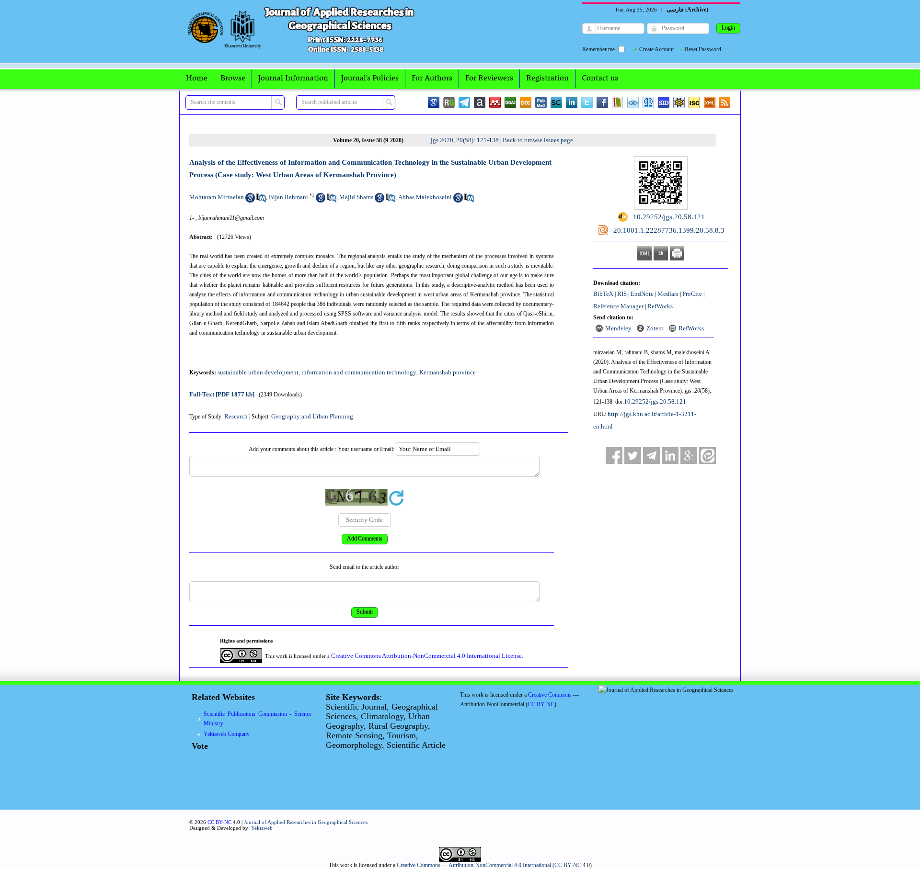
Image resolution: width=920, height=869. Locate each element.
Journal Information (293, 78)
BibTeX (603, 293)
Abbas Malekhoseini (425, 197)
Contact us (600, 78)
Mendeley (618, 328)
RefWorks (660, 306)
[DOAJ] (510, 102)
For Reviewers (489, 78)
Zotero (655, 328)
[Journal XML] (709, 102)
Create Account (656, 49)
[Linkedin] (571, 102)
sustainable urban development (258, 372)
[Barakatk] (648, 102)
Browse (232, 78)
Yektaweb (262, 828)
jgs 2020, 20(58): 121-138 (465, 140)
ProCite (692, 293)
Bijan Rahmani (288, 197)
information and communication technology (358, 372)
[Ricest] (679, 102)
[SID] (663, 102)
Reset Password (703, 49)
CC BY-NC (567, 865)
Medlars (667, 293)
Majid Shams (356, 197)
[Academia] (479, 102)
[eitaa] (707, 455)
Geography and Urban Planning (312, 416)
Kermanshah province (447, 372)
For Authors (432, 78)
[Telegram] (464, 102)
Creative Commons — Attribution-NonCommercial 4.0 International (474, 865)
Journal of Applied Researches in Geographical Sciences (306, 822)
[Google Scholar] (433, 102)
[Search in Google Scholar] (250, 200)
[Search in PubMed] (261, 200)
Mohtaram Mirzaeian (216, 197)
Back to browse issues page (538, 140)
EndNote (642, 293)
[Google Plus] (688, 455)
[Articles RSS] (725, 102)
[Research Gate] (449, 102)
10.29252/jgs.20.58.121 (655, 401)
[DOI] (525, 102)
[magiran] (617, 102)
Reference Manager (618, 306)
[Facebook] (602, 102)
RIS (622, 293)
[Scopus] (556, 102)
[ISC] (694, 102)
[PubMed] (541, 102)
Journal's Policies (370, 78)
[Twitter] (587, 102)
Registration (547, 78)
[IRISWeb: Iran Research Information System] (633, 102)
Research (236, 416)
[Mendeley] (495, 102)
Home (196, 78)
